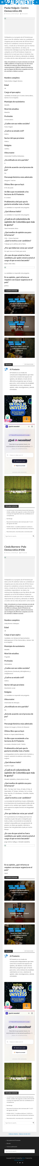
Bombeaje (9, 518)
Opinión (11, 299)
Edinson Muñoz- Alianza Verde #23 (19, 1134)
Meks (23, 1158)
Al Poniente (24, 14)
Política (22, 299)
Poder (16, 299)
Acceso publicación (12, 1146)
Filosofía (11, 342)
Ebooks (9, 1143)
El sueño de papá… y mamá (19, 327)
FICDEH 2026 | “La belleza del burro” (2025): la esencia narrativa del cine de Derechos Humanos (20, 527)
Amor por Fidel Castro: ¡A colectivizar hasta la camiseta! (20, 349)
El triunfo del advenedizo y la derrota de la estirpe (19, 305)
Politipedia (12, 301)
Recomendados (21, 301)
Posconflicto (20, 324)
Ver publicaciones (28, 364)
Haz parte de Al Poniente (13, 1140)
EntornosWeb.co (18, 1160)
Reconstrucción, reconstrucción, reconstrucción (19, 531)
